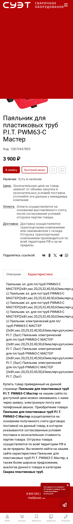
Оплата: (9, 206)
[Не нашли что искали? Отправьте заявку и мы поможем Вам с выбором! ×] (65, 505)
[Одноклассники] (49, 255)
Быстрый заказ (34, 170)
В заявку (11, 170)
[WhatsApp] (66, 255)
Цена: (7, 186)
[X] (55, 255)
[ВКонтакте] (43, 255)
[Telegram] (60, 255)
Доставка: (11, 224)
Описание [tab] (13, 274)
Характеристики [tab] (40, 274)
